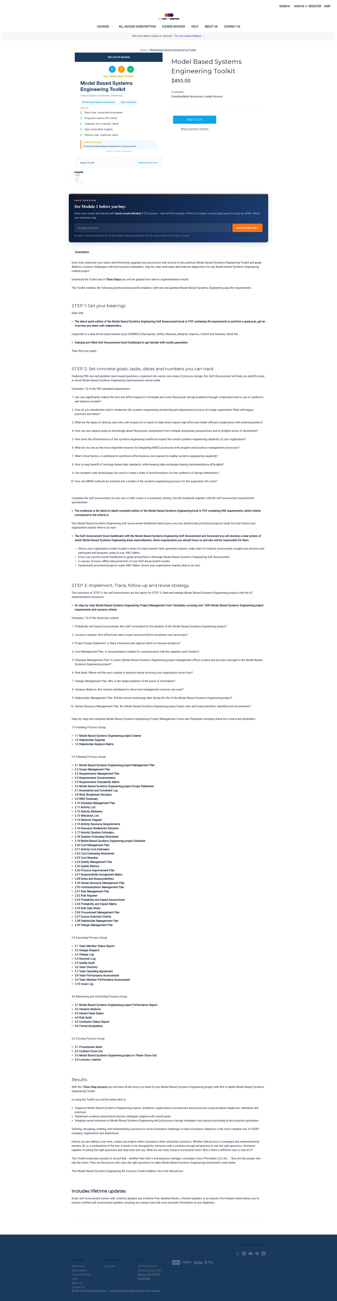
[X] (237, 1253)
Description (82, 252)
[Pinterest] (257, 1253)
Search (284, 6)
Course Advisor (173, 26)
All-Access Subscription (137, 26)
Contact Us (232, 26)
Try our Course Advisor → (189, 36)
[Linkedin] (263, 1253)
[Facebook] (244, 1253)
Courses (103, 26)
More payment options (195, 129)
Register (315, 6)
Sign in (299, 6)
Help (194, 26)
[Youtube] (250, 1253)
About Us (211, 26)
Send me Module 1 (247, 227)
